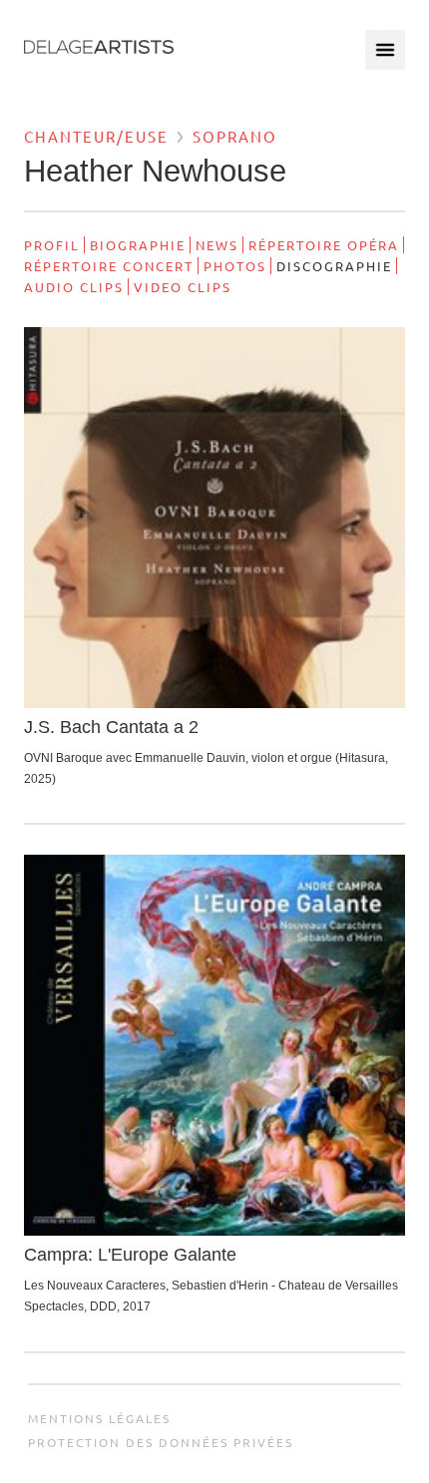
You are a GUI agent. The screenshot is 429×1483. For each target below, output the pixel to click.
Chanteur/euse (96, 136)
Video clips (182, 286)
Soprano (235, 136)
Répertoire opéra (323, 244)
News (217, 244)
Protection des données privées (160, 1442)
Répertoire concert (109, 265)
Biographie (138, 244)
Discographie (334, 265)
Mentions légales (99, 1418)
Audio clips (74, 286)
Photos (235, 265)
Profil (52, 244)
